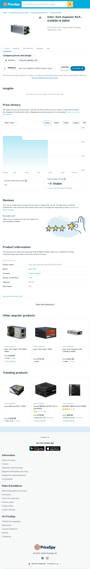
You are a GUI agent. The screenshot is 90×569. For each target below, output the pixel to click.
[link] (16, 341)
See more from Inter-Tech (12, 296)
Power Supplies (55, 12)
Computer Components (39, 12)
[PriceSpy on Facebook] (42, 558)
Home (5, 12)
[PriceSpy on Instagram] (47, 558)
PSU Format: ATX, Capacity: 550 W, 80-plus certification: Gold (64, 28)
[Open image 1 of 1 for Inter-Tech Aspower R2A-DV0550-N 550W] (20, 29)
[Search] (70, 4)
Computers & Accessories (19, 12)
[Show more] (5, 68)
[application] (45, 150)
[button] (10, 60)
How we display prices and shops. (45, 78)
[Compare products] (40, 17)
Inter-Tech (32, 269)
